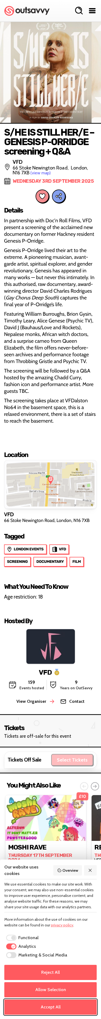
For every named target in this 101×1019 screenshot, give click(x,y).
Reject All (50, 972)
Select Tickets (72, 760)
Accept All (51, 1007)
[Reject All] (90, 870)
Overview (70, 870)
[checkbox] (21, 938)
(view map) (40, 172)
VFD (45, 672)
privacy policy (62, 925)
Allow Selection (50, 989)
